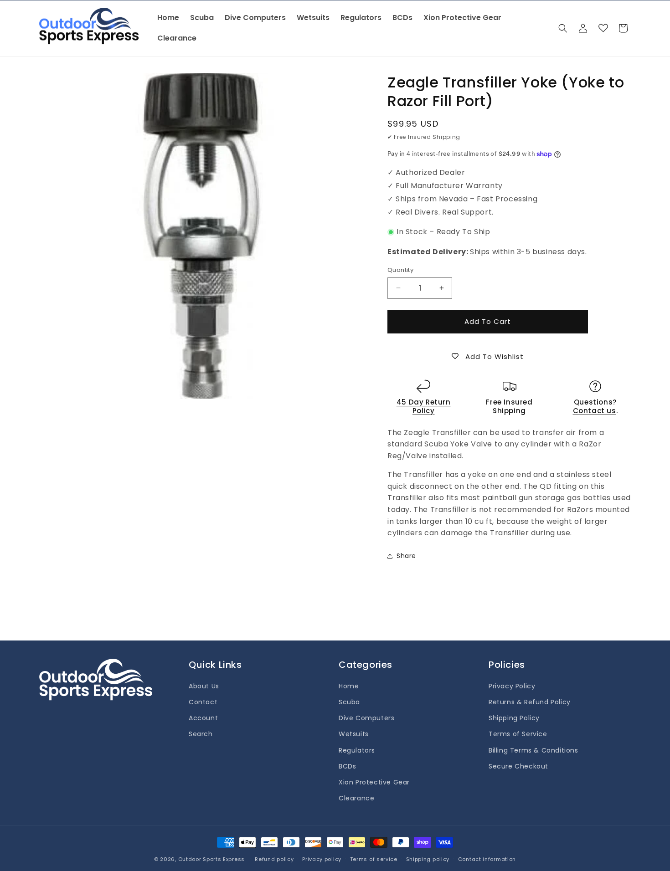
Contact (203, 702)
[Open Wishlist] (603, 28)
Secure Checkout (518, 766)
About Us (204, 686)
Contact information (487, 858)
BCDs (347, 766)
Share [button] (406, 555)
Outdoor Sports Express (212, 859)
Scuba (349, 702)
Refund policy (274, 858)
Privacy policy (321, 858)
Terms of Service (518, 734)
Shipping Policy (514, 717)
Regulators (357, 750)
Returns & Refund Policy (530, 702)
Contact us (594, 410)
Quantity (400, 270)
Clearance (356, 798)
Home (349, 686)
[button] (563, 28)
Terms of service (373, 858)
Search (201, 734)
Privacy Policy (512, 686)
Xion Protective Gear (374, 782)
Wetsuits (354, 734)
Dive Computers (366, 717)
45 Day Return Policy (424, 406)
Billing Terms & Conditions (533, 750)
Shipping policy (428, 858)
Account (203, 717)
